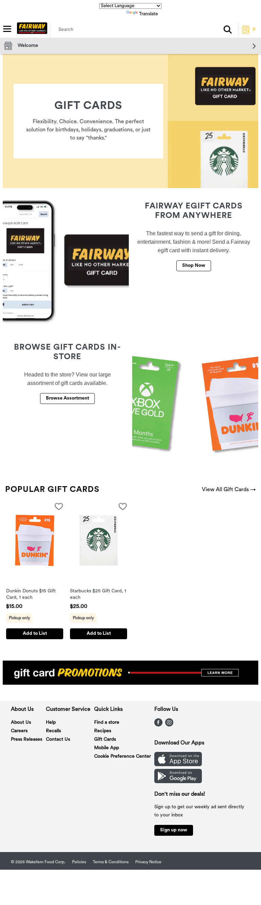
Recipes (102, 731)
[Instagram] (169, 725)
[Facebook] (158, 725)
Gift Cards (105, 739)
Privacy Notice (148, 862)
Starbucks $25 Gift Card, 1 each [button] (98, 595)
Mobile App (106, 748)
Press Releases (26, 739)
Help (51, 722)
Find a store (106, 722)
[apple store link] (178, 765)
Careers (19, 731)
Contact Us (58, 739)
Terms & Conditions (110, 862)
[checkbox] (58, 507)
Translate (148, 14)
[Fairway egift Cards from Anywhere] (66, 261)
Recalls (53, 731)
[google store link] (178, 781)
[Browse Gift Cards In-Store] (195, 402)
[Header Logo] (31, 29)
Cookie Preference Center (122, 756)
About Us (21, 722)
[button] (228, 29)
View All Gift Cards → (229, 490)
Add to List (35, 633)
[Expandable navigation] (7, 28)
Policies (79, 862)
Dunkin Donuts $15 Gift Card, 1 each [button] (34, 595)
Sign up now (173, 830)
